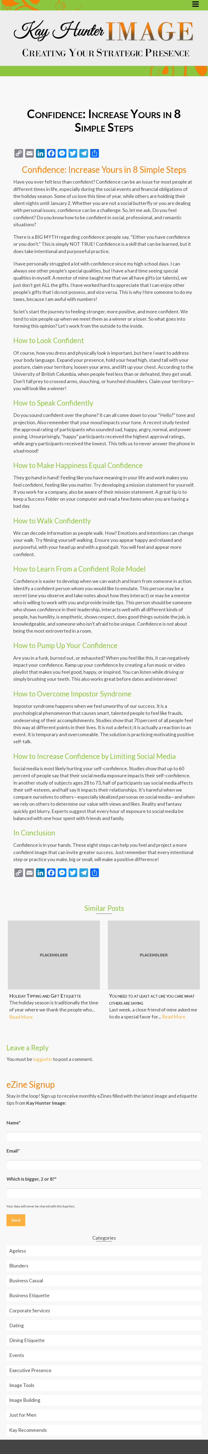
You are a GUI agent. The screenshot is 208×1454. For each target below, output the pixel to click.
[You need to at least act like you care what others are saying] (153, 955)
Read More (21, 1017)
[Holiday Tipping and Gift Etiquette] (53, 955)
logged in (42, 1059)
